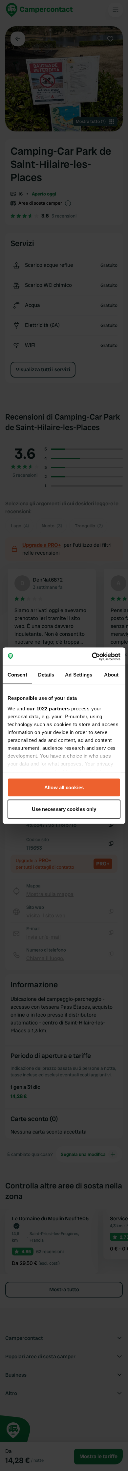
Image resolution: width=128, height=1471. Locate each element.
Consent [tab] (17, 675)
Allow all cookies (64, 787)
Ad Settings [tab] (78, 675)
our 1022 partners (48, 708)
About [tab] (111, 675)
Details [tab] (46, 675)
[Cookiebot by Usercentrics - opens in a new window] (92, 656)
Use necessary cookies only (64, 809)
